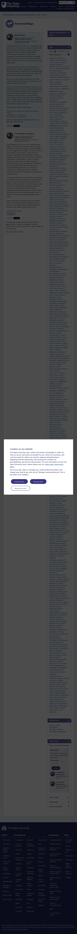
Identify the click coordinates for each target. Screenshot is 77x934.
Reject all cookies (38, 481)
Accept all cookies (19, 481)
